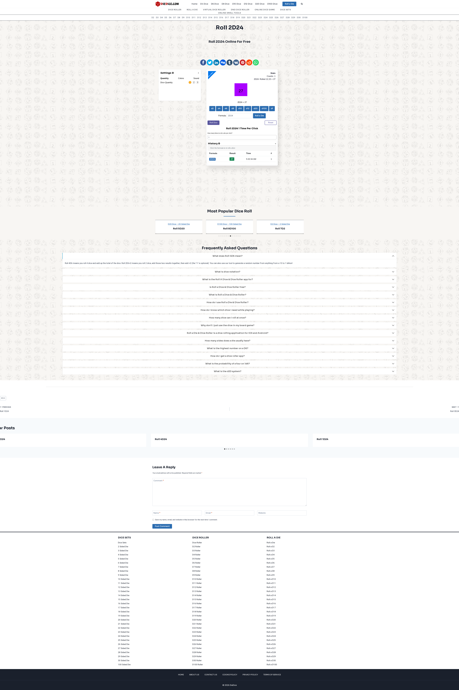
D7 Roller (196, 566)
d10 (240, 108)
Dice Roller (174, 9)
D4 (161, 17)
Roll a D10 (271, 579)
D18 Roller (197, 611)
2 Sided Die (123, 546)
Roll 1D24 (5, 409)
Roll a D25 (271, 640)
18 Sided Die (123, 611)
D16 (221, 17)
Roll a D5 (271, 558)
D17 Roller (197, 607)
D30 (299, 17)
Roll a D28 (271, 652)
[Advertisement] (229, 51)
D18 (232, 17)
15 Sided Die (123, 599)
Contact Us (211, 674)
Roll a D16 (271, 603)
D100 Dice (272, 4)
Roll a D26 (271, 644)
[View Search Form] (302, 4)
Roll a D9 (271, 575)
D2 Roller (196, 546)
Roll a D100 (272, 664)
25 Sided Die (123, 640)
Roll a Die (289, 4)
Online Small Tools (229, 13)
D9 (183, 17)
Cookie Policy (229, 674)
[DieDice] (167, 4)
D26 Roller (197, 644)
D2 (153, 17)
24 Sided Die (123, 636)
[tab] (219, 236)
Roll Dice (213, 123)
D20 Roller (197, 619)
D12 (199, 17)
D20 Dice (259, 4)
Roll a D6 (271, 562)
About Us (194, 674)
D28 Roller (197, 652)
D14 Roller (197, 595)
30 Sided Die (123, 660)
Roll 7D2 (280, 228)
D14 (210, 17)
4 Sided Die (123, 554)
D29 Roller (197, 656)
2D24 (212, 159)
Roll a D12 (271, 587)
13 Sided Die (123, 591)
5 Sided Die (123, 558)
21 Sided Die (123, 623)
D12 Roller (197, 587)
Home (194, 4)
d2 (212, 108)
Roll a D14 (271, 595)
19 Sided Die (123, 615)
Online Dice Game (265, 9)
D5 (166, 17)
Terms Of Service (272, 674)
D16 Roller (197, 603)
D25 (271, 17)
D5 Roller (196, 558)
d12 (247, 108)
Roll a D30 (271, 660)
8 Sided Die (123, 570)
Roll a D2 (271, 546)
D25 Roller (197, 640)
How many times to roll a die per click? (220, 133)
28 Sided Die (123, 652)
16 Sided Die (123, 603)
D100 (305, 17)
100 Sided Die (124, 664)
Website (262, 513)
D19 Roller (197, 615)
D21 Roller (197, 623)
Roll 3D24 (454, 409)
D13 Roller (197, 591)
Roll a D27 (271, 648)
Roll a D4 (271, 554)
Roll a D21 (271, 623)
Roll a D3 (271, 550)
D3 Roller (196, 550)
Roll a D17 (271, 607)
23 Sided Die (123, 632)
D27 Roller (197, 648)
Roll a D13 (271, 591)
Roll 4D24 (161, 439)
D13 (205, 17)
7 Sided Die (123, 566)
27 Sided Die (123, 648)
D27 (282, 17)
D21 (249, 17)
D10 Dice (236, 4)
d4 (219, 108)
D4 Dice (204, 4)
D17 (227, 17)
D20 (243, 17)
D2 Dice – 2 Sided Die (280, 224)
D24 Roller (197, 636)
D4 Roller (196, 554)
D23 (260, 17)
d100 (264, 108)
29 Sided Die (123, 656)
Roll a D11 (271, 583)
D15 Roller (197, 599)
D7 (174, 17)
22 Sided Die (123, 627)
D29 (293, 17)
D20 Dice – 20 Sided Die (179, 224)
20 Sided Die (123, 619)
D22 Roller (197, 627)
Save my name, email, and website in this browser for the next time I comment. (186, 520)
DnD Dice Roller (240, 9)
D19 (238, 17)
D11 (194, 17)
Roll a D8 (271, 570)
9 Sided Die (123, 575)
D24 (266, 17)
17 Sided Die (123, 607)
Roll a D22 (271, 627)
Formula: (222, 116)
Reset (270, 123)
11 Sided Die (123, 583)
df (272, 108)
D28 (288, 17)
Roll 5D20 (179, 228)
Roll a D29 (271, 656)
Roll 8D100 (229, 228)
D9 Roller (196, 575)
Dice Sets (285, 9)
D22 (254, 17)
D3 (157, 17)
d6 (226, 108)
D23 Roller (197, 632)
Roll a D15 (271, 599)
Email (209, 513)
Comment (158, 480)
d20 (255, 108)
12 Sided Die (123, 587)
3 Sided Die (123, 550)
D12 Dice (248, 4)
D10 (188, 17)
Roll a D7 (271, 566)
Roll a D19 (271, 615)
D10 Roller (197, 579)
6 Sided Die (123, 562)
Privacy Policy (250, 674)
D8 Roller (196, 570)
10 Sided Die (123, 579)
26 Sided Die (123, 644)
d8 (232, 108)
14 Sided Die (123, 595)
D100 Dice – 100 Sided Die (229, 224)
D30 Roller (197, 660)
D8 (179, 17)
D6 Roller (196, 562)
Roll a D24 (271, 636)
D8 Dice (225, 4)
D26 (277, 17)
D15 (216, 17)
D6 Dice (215, 4)
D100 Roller (197, 664)
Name (156, 513)
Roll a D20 (271, 619)
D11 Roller (197, 583)
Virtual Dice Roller (214, 9)
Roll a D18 (271, 611)
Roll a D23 (271, 632)
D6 (170, 17)
